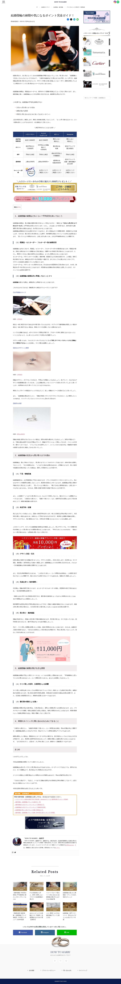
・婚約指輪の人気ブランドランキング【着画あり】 (29, 804)
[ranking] (96, 41)
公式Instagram (70, 845)
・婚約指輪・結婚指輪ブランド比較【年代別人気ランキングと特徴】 (34, 812)
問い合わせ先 (67, 970)
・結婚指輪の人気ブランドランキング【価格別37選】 (30, 807)
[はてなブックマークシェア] (74, 19)
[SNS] (55, 961)
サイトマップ (83, 970)
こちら (58, 847)
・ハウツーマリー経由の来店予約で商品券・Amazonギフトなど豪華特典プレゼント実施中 (41, 799)
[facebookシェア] (68, 19)
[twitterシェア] (71, 19)
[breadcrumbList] (37, 7)
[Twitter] (15, 852)
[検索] (108, 97)
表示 (18, 207)
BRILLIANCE (21, 434)
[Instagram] (12, 852)
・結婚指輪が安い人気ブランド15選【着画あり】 (28, 810)
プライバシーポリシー (48, 970)
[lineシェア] (77, 19)
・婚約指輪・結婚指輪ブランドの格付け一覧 (27, 802)
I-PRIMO (19, 319)
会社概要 (31, 970)
